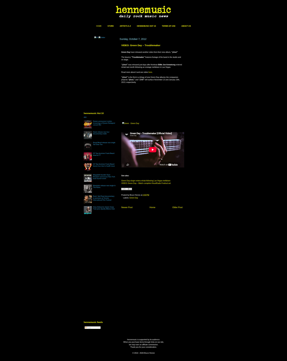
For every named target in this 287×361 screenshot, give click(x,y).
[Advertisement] (100, 59)
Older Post (177, 207)
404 (85, 117)
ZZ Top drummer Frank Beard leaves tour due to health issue (104, 165)
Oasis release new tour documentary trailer (101, 133)
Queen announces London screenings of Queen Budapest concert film (104, 123)
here (150, 72)
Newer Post (127, 207)
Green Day (134, 123)
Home (152, 207)
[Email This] (122, 189)
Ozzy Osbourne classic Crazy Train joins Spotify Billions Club (104, 208)
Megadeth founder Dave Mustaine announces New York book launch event (104, 176)
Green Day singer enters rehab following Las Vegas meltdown (145, 181)
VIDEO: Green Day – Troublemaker (140, 45)
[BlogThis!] (124, 189)
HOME (99, 26)
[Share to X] (126, 189)
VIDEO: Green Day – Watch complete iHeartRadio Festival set (146, 183)
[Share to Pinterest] (131, 189)
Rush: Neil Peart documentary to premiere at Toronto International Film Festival (103, 198)
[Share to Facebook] (129, 189)
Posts (88, 328)
